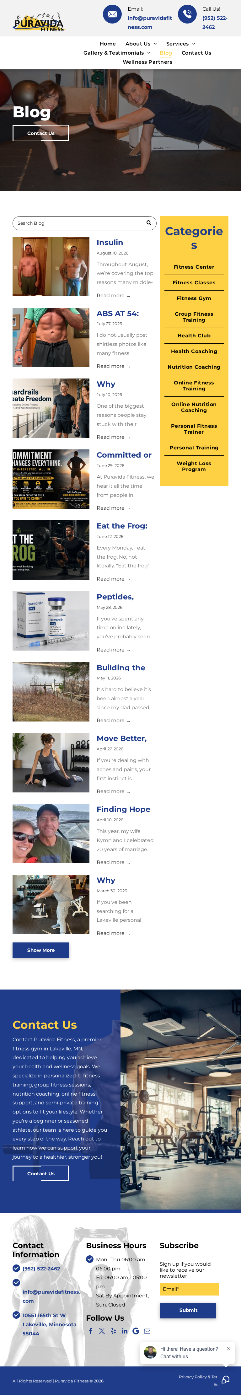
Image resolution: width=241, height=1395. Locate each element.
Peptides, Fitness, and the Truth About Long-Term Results (122, 596)
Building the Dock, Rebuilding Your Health (121, 667)
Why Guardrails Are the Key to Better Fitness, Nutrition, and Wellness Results (125, 383)
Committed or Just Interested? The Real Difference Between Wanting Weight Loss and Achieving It (125, 454)
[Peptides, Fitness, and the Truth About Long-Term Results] (51, 621)
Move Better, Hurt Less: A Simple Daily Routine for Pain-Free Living (122, 738)
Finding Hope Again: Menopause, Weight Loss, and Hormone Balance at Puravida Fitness (124, 809)
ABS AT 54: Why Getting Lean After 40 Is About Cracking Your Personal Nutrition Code (125, 313)
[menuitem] (108, 43)
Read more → (114, 295)
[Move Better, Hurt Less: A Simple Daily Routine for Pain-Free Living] (51, 762)
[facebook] (90, 1331)
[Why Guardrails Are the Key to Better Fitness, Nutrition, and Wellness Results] (51, 408)
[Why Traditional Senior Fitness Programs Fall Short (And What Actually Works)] (51, 904)
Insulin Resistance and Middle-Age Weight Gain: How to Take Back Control (122, 242)
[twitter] (102, 1331)
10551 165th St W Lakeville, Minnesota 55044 (50, 1324)
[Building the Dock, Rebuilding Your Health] (51, 692)
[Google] (136, 1331)
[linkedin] (124, 1331)
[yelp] (113, 1331)
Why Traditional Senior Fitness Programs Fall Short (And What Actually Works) (125, 880)
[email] (147, 1331)
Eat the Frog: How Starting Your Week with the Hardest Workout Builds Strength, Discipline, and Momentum (126, 525)
